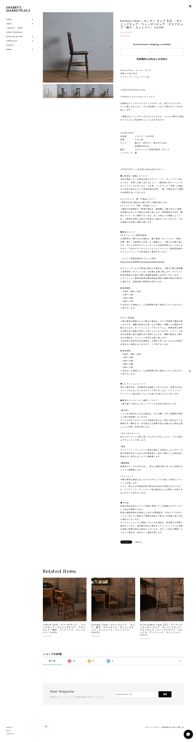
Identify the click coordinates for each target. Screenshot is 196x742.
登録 (165, 694)
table (9, 19)
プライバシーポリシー (153, 727)
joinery (10, 45)
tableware (11, 41)
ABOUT (9, 727)
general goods (14, 36)
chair (9, 24)
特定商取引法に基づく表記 (171, 727)
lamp (8, 49)
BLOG (8, 731)
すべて (52, 661)
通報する (138, 542)
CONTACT (10, 734)
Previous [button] (46, 47)
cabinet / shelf (14, 28)
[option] (78, 47)
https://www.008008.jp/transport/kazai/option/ (142, 262)
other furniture (14, 32)
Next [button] (110, 47)
